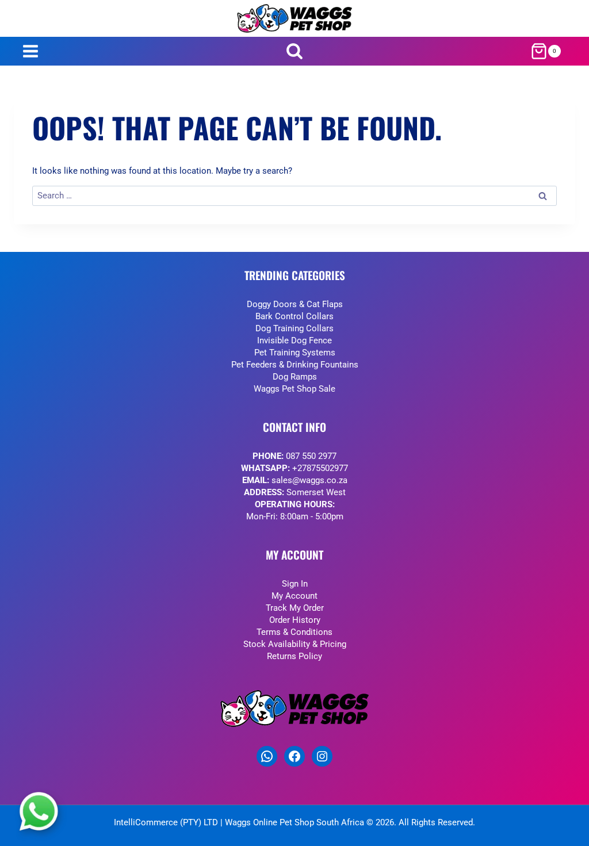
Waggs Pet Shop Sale (294, 389)
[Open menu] (30, 51)
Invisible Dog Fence (294, 340)
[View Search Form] (295, 51)
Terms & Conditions (294, 632)
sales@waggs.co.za (309, 480)
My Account (294, 596)
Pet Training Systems (294, 352)
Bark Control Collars (294, 316)
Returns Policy (294, 656)
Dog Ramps (295, 377)
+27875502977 (320, 468)
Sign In (295, 584)
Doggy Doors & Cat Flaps (295, 304)
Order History (294, 620)
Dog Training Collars (294, 328)
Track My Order (295, 608)
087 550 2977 (311, 456)
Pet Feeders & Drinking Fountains (294, 364)
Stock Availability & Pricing (294, 644)
